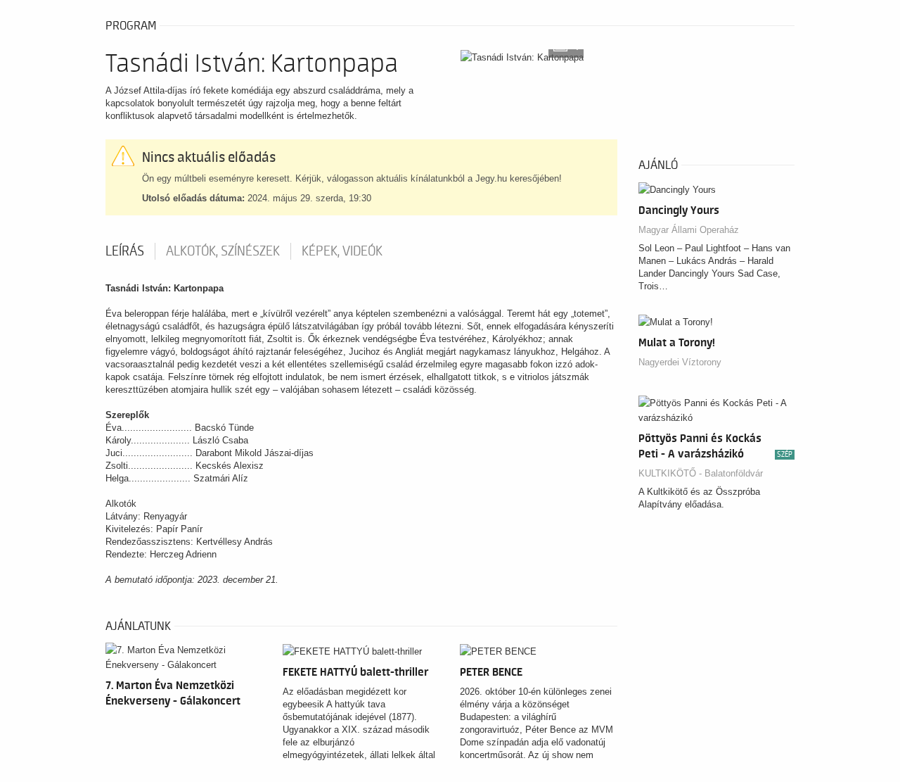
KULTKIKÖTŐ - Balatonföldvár (700, 473)
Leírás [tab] (124, 251)
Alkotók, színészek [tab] (223, 251)
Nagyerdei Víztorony (679, 362)
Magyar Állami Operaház (688, 230)
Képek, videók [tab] (342, 251)
